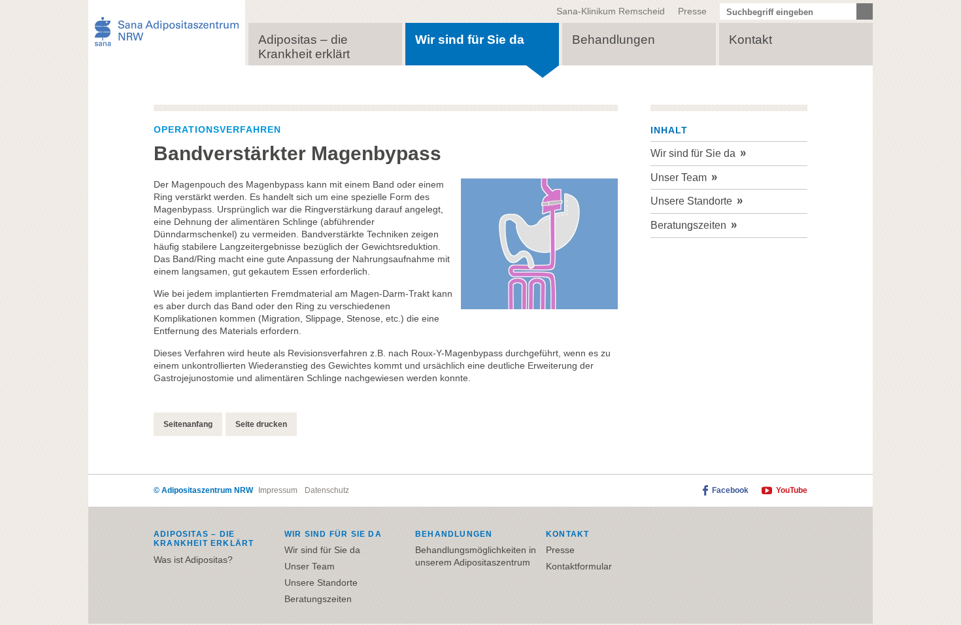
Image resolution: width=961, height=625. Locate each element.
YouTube (791, 490)
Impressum (277, 490)
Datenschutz (327, 490)
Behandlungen (613, 39)
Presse (692, 11)
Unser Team (678, 177)
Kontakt (750, 39)
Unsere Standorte (691, 201)
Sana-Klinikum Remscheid (610, 11)
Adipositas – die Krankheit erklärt (304, 47)
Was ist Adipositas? (193, 559)
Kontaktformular (579, 566)
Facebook (730, 490)
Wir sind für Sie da (469, 39)
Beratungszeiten (688, 225)
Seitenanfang (187, 424)
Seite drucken (261, 424)
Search (864, 11)
